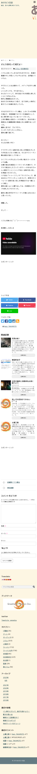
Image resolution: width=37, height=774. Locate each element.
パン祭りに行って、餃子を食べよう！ (16, 711)
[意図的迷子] (6, 364)
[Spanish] (6, 579)
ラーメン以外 (8, 650)
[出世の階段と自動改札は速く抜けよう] (6, 385)
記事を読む (23, 355)
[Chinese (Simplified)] (8, 579)
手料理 (5, 654)
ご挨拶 (5, 644)
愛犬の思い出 (8, 714)
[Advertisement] (18, 38)
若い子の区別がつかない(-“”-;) (21, 400)
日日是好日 (24, 69)
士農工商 (15, 422)
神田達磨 (10, 488)
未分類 (5, 660)
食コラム (6, 667)
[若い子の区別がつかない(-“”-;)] (6, 403)
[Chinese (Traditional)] (10, 579)
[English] (4, 579)
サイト (3, 541)
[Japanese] (2, 579)
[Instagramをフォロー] (13, 321)
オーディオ (7, 637)
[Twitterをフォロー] (2, 321)
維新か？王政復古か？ (11, 717)
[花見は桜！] (6, 342)
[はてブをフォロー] (10, 321)
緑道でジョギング (9, 720)
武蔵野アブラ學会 (13, 482)
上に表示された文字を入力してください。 (16, 553)
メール (4, 533)
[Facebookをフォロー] (6, 321)
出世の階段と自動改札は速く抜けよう (23, 382)
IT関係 (5, 631)
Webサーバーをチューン (11, 723)
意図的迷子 (16, 360)
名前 (3, 526)
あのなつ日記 (7, 2)
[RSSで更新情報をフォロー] (17, 321)
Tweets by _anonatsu (9, 620)
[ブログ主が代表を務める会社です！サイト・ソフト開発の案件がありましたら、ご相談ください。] (19, 610)
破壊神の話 (7, 747)
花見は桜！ (16, 338)
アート (5, 634)
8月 (6, 680)
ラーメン (6, 647)
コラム (17, 69)
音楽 (4, 664)
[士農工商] (6, 426)
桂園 (4, 741)
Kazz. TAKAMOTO (10, 326)
